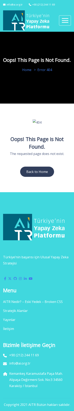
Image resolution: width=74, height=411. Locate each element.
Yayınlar (9, 319)
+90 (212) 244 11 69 (43, 4)
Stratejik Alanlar (15, 310)
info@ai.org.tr (15, 4)
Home (26, 70)
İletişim (8, 328)
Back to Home (37, 171)
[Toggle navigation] (65, 20)
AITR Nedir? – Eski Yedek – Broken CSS (33, 301)
